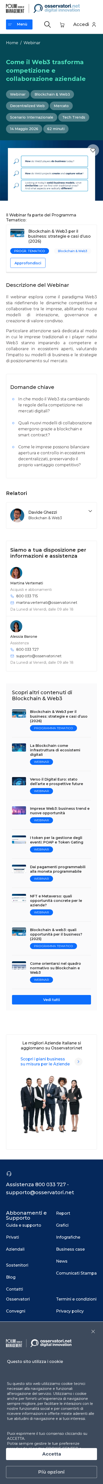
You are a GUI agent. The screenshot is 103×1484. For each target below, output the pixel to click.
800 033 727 (27, 649)
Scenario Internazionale (31, 117)
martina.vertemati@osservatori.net (46, 602)
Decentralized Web (27, 106)
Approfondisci (27, 263)
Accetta (51, 1454)
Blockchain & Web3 (52, 94)
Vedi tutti (51, 999)
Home (12, 42)
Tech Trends (73, 117)
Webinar (32, 42)
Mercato (61, 106)
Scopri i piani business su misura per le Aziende (45, 1061)
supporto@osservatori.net (39, 656)
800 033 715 (27, 596)
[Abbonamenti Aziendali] (78, 1062)
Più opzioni (51, 1472)
